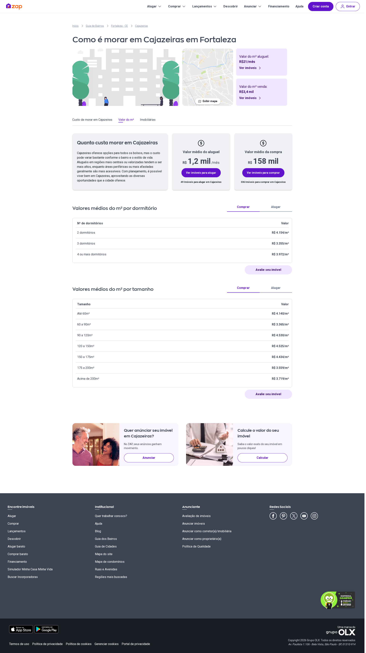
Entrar (350, 6)
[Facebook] (273, 516)
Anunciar (250, 6)
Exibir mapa (210, 101)
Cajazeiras (141, 25)
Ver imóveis (248, 68)
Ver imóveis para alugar (201, 172)
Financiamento (278, 6)
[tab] (92, 120)
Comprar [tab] (243, 207)
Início (75, 25)
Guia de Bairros (95, 25)
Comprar (174, 6)
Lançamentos (202, 6)
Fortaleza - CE (119, 25)
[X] (293, 516)
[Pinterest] (283, 516)
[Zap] (19, 6)
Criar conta (321, 6)
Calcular (262, 458)
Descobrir (230, 6)
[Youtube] (304, 516)
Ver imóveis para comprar (263, 172)
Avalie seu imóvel (268, 270)
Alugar (152, 6)
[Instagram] (314, 516)
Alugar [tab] (276, 207)
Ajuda (299, 6)
